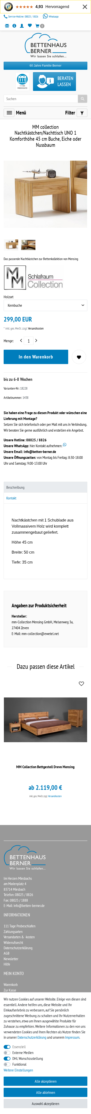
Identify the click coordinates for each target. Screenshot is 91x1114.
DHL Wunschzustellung (27, 1058)
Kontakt (11, 498)
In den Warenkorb (36, 357)
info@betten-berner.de (40, 451)
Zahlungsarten (13, 931)
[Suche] (82, 99)
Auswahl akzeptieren (45, 1103)
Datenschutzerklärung (18, 947)
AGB (6, 953)
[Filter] (82, 113)
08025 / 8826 (23, 16)
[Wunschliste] (29, 26)
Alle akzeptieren (46, 1081)
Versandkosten (35, 328)
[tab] (45, 487)
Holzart (8, 296)
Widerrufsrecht (13, 942)
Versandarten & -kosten (19, 936)
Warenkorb (11, 984)
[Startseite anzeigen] (25, 856)
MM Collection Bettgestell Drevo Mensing (45, 767)
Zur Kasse (10, 990)
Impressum (72, 1037)
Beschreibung (15, 487)
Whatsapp (53, 16)
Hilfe (7, 964)
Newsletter (11, 958)
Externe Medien (22, 1052)
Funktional (19, 1064)
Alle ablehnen (45, 1092)
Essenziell (19, 1046)
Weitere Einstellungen (18, 1070)
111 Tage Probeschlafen (19, 925)
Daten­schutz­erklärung (31, 1037)
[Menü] (9, 113)
